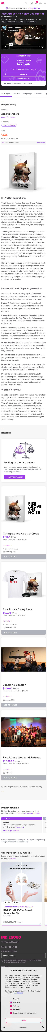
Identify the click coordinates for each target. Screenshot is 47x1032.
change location (34, 8)
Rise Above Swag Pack (17, 609)
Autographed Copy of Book (21, 533)
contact (13, 117)
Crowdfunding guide (32, 813)
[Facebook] (2, 947)
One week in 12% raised (17, 83)
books (5, 134)
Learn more (20, 827)
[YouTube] (9, 947)
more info (5, 117)
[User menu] (41, 3)
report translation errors (18, 962)
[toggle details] (41, 924)
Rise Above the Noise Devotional (22, 13)
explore (13, 858)
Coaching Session (14, 685)
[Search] (26, 3)
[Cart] (31, 3)
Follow (23, 74)
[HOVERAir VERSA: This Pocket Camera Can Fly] (21, 882)
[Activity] (36, 3)
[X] (6, 947)
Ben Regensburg (10, 16)
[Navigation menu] (45, 3)
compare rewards (14, 477)
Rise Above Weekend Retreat (22, 757)
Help (19, 813)
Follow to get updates (11, 831)
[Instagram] (13, 947)
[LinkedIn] (16, 947)
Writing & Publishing (9, 125)
